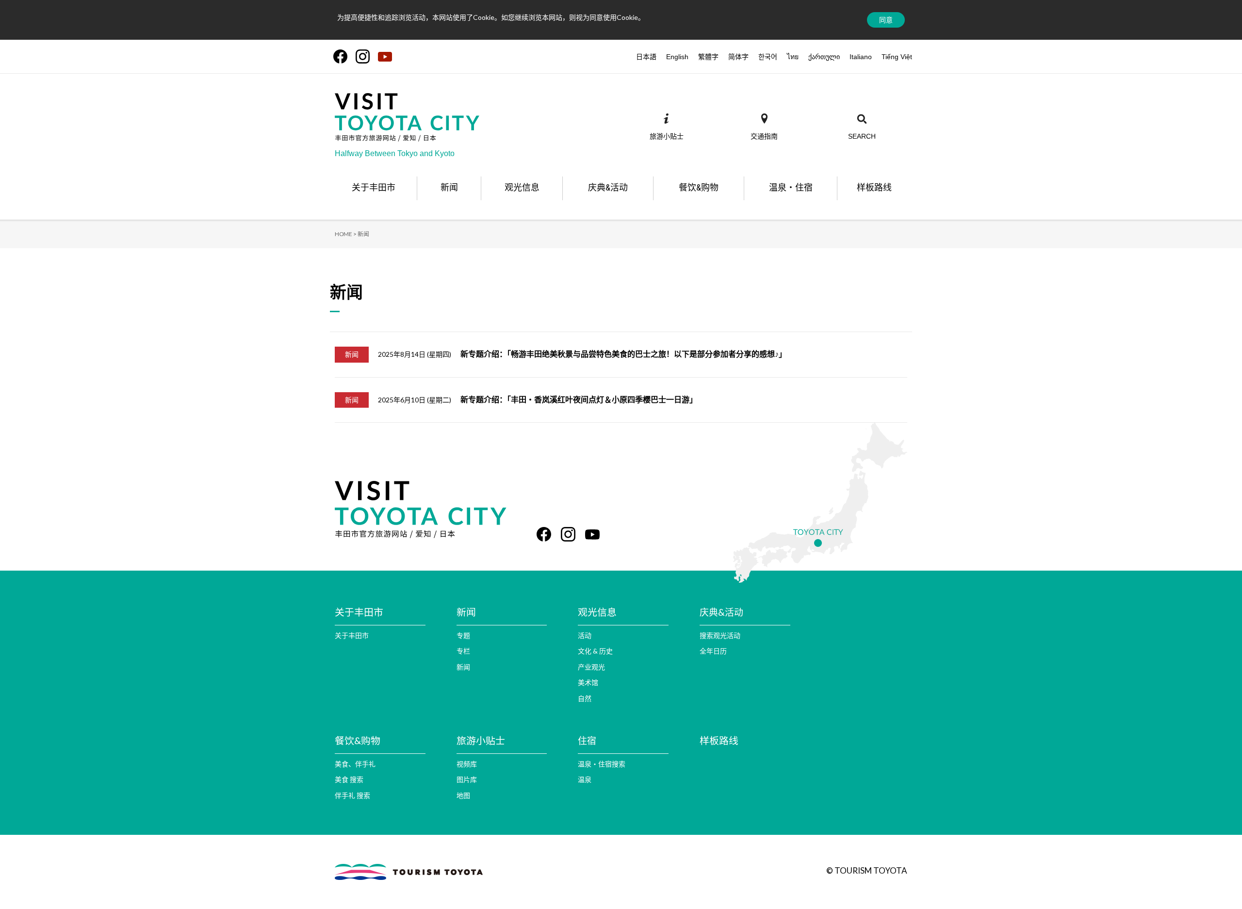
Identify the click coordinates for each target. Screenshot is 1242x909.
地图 (463, 795)
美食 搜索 (349, 779)
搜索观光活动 (720, 635)
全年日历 (713, 651)
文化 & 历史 (595, 651)
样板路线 (719, 740)
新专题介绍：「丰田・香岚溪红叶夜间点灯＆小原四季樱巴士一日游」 (578, 399)
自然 (584, 698)
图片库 (467, 779)
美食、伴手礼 (355, 764)
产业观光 (591, 667)
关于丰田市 (352, 635)
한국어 (767, 57)
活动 (584, 635)
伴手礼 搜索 (352, 795)
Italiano (861, 57)
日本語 (646, 57)
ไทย (793, 57)
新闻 (463, 667)
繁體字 (708, 57)
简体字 (738, 57)
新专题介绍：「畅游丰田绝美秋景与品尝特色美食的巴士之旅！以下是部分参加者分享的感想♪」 (623, 353)
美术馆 (588, 682)
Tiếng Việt (897, 57)
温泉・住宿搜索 (601, 764)
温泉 (584, 779)
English (677, 57)
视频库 (467, 764)
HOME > (346, 234)
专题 (463, 635)
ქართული (824, 57)
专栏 (463, 651)
